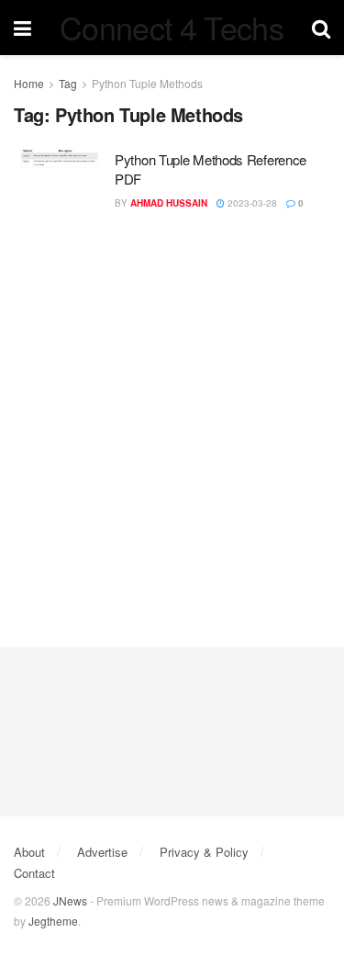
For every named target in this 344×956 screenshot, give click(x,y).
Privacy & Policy (204, 851)
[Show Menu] (22, 27)
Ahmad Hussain (168, 203)
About (29, 851)
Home (29, 83)
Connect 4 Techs (171, 27)
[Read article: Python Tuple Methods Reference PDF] (59, 183)
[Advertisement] (172, 420)
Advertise (102, 851)
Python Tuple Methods (147, 83)
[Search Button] (321, 27)
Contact (34, 873)
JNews (70, 900)
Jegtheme (53, 920)
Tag (68, 83)
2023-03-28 (251, 203)
